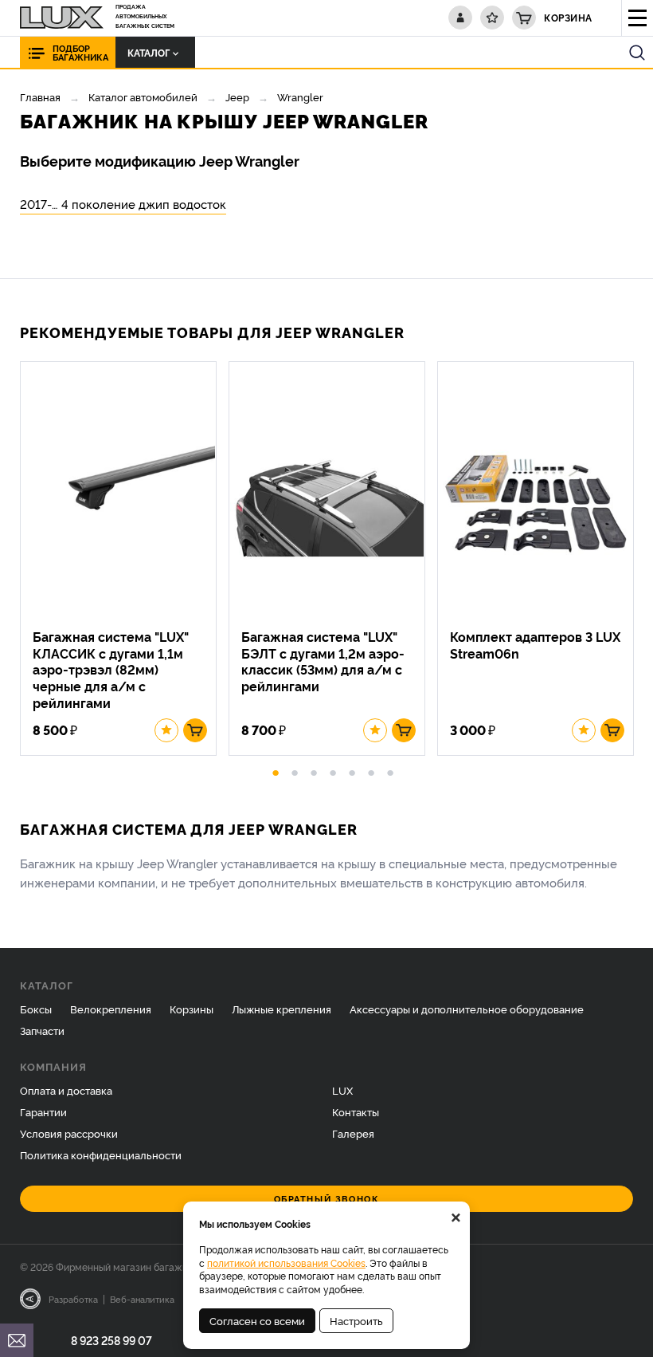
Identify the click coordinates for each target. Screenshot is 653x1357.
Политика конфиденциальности (101, 1154)
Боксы (36, 1008)
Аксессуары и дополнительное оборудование (467, 1008)
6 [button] (371, 770)
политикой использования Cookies (286, 1262)
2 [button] (295, 770)
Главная (40, 96)
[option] (124, 558)
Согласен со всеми (257, 1320)
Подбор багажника (80, 52)
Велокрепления (110, 1008)
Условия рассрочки (69, 1133)
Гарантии (43, 1111)
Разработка (73, 1298)
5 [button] (352, 770)
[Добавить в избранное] (166, 730)
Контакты (355, 1111)
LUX (342, 1090)
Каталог (148, 52)
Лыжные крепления (281, 1008)
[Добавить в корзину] (195, 730)
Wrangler (300, 96)
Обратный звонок (327, 1199)
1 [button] (275, 770)
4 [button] (333, 770)
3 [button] (314, 770)
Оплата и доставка (66, 1090)
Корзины (191, 1008)
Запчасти (42, 1030)
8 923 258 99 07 (111, 1339)
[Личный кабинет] (460, 18)
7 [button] (390, 770)
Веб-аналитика (142, 1298)
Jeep (237, 96)
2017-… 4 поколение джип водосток (123, 203)
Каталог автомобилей (142, 96)
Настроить (356, 1320)
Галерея (353, 1133)
